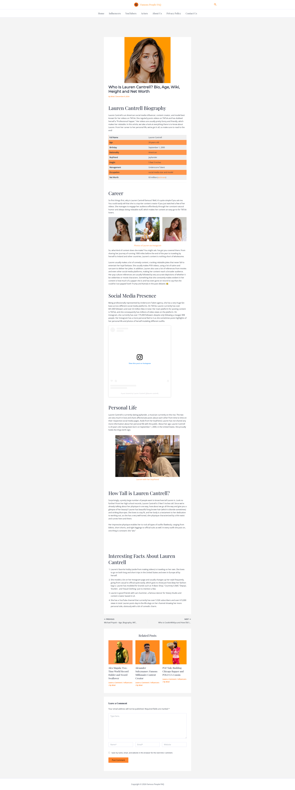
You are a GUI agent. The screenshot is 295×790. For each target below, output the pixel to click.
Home (101, 13)
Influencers (115, 13)
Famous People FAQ (150, 4)
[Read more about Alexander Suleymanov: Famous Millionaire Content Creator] (147, 652)
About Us (157, 13)
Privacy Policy (174, 13)
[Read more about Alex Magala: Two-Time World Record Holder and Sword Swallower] (120, 652)
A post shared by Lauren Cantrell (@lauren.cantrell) (139, 393)
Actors (144, 13)
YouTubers (130, 13)
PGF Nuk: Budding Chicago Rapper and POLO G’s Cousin (173, 671)
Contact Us (191, 13)
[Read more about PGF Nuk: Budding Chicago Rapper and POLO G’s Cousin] (174, 652)
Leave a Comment (115, 682)
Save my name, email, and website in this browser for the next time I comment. (142, 753)
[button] (215, 5)
